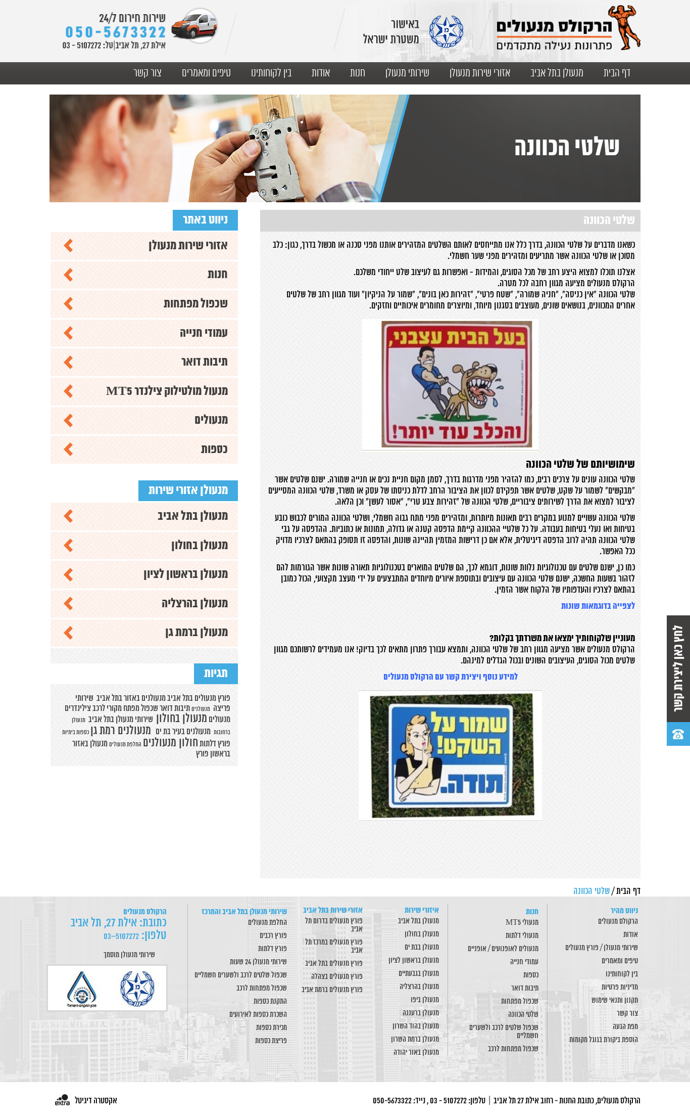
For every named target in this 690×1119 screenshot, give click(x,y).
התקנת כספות (270, 1001)
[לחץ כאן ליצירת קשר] (678, 680)
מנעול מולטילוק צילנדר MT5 (167, 391)
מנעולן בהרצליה (195, 604)
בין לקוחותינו (271, 73)
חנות (357, 73)
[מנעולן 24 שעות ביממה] (140, 29)
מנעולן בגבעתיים (419, 973)
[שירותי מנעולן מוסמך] (109, 988)
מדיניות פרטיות (620, 987)
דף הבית (617, 73)
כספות (214, 449)
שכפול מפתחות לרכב (513, 1049)
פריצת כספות (271, 1041)
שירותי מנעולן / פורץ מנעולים (601, 948)
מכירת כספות (271, 1028)
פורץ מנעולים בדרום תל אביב (334, 925)
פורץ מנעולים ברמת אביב (332, 990)
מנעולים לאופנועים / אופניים (503, 949)
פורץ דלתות (215, 744)
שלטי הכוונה (523, 1014)
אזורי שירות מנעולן (480, 73)
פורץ (202, 754)
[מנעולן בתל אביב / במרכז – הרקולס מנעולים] (568, 27)
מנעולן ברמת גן (196, 632)
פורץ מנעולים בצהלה (337, 976)
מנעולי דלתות (522, 936)
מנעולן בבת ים (422, 947)
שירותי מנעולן (407, 73)
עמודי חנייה (204, 333)
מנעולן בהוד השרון (415, 1026)
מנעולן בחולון (199, 546)
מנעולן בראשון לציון (185, 574)
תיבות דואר (204, 362)
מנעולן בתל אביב (556, 73)
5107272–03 (121, 936)
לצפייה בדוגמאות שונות (598, 606)
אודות (321, 73)
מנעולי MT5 (522, 922)
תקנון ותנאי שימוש (615, 1000)
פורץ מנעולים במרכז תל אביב (334, 946)
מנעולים (211, 420)
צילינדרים (78, 708)
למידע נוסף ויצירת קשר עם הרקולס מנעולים (450, 677)
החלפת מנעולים (267, 922)
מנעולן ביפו (425, 1000)
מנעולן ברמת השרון (415, 1039)
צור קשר (147, 73)
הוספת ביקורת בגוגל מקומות (603, 1040)
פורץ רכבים (273, 936)
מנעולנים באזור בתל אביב (131, 698)
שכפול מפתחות (196, 304)
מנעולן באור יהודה (416, 1052)
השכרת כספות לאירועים (258, 1014)
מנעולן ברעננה (421, 1013)
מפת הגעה (625, 1027)
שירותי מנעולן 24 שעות (258, 962)
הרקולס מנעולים (618, 921)
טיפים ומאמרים (206, 73)
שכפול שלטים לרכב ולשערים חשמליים (503, 1032)
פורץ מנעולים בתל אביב (334, 963)
